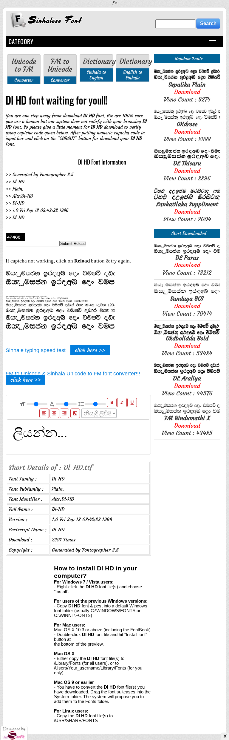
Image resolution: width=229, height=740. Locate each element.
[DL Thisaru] (187, 158)
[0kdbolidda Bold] (187, 333)
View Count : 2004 (187, 211)
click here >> (90, 350)
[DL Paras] (187, 252)
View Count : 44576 (187, 385)
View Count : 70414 (187, 306)
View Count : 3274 (187, 92)
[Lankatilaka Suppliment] (187, 199)
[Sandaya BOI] (187, 293)
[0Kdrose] (187, 119)
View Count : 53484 (187, 345)
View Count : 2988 (187, 131)
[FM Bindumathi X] (187, 412)
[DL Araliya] (187, 373)
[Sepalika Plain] (187, 79)
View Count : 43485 (187, 425)
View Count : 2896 (187, 170)
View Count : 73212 (187, 265)
